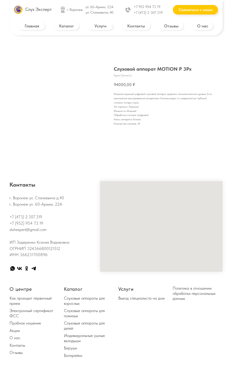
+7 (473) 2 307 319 (148, 12)
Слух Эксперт (38, 9)
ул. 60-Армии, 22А (99, 7)
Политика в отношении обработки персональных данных (194, 293)
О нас (15, 337)
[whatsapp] (12, 268)
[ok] (26, 268)
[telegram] (33, 268)
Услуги (126, 289)
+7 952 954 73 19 (147, 7)
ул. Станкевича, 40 (100, 12)
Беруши (70, 348)
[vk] (19, 268)
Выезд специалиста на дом (141, 298)
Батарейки (73, 355)
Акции (15, 330)
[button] (195, 9)
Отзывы (16, 352)
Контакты (17, 345)
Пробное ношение (25, 323)
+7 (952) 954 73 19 (26, 223)
